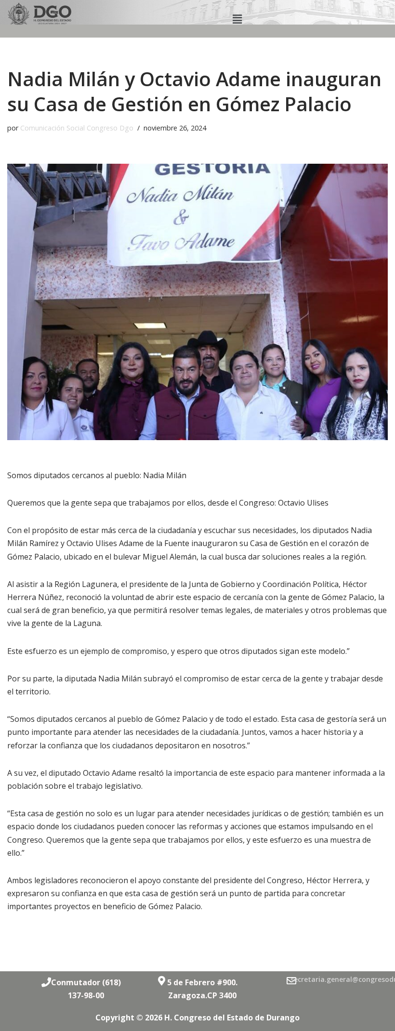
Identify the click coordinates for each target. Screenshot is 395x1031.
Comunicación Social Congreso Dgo (76, 127)
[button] (237, 19)
